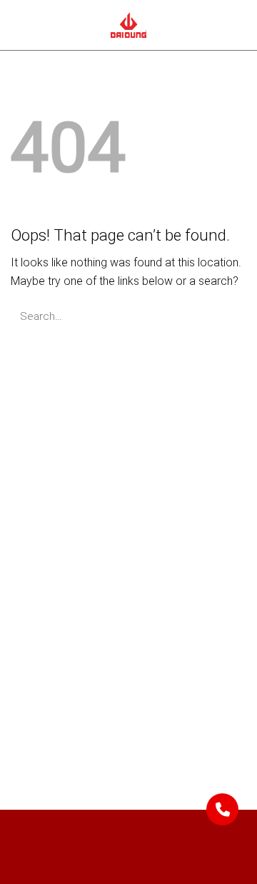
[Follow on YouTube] (88, 733)
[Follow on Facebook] (26, 733)
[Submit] (230, 316)
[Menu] (20, 25)
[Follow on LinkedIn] (57, 733)
